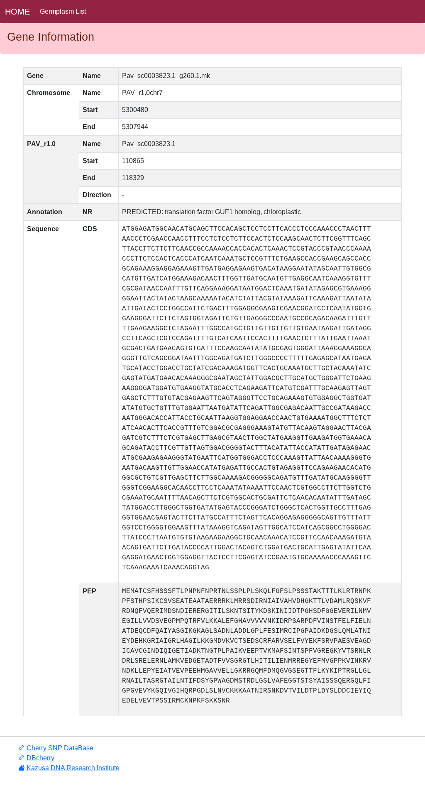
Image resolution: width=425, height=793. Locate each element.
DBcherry (39, 757)
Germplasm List (63, 11)
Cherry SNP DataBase (59, 748)
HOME (17, 11)
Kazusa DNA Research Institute (72, 767)
